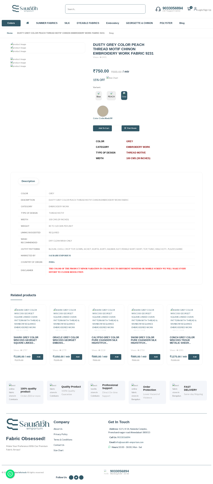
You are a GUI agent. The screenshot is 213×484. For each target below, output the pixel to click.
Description (28, 181)
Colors (11, 23)
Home (10, 33)
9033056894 (123, 437)
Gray (124, 96)
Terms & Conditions (63, 439)
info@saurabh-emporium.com (129, 442)
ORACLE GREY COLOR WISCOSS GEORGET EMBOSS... (66, 340)
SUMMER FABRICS (47, 23)
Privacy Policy (61, 434)
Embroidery (113, 23)
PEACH (111, 96)
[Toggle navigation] (62, 9)
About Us (58, 429)
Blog (182, 23)
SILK (67, 23)
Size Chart (58, 450)
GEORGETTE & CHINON (139, 23)
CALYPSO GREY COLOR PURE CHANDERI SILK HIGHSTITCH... (105, 340)
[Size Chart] (112, 79)
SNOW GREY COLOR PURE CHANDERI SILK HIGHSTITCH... (144, 340)
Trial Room (132, 128)
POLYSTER (166, 23)
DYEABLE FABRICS (88, 23)
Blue (99, 96)
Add (38, 357)
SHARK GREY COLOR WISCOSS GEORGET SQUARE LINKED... (26, 340)
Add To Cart (104, 128)
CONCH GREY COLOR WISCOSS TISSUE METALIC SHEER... (182, 340)
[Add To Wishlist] (116, 128)
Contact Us (59, 445)
